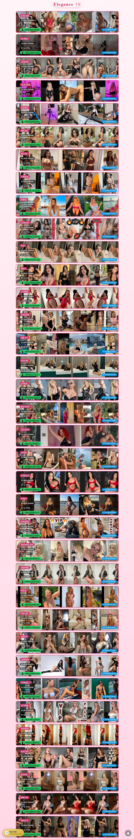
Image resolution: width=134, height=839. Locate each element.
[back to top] (128, 833)
